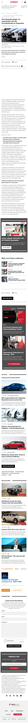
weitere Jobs (6, 590)
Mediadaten (19, 711)
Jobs (11, 711)
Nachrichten (8, 13)
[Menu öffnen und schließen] (2, 2)
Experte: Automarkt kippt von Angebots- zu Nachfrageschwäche (13, 427)
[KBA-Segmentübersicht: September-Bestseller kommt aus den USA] (14, 387)
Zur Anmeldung (6, 247)
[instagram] (10, 695)
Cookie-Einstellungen (22, 719)
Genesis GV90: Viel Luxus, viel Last (13, 529)
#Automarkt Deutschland (11, 378)
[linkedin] (17, 695)
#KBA (9, 475)
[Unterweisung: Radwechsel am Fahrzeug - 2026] (14, 342)
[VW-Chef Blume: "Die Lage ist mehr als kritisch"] (14, 545)
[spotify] (21, 695)
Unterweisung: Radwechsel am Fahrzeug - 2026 (13, 353)
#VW (8, 553)
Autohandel (14, 13)
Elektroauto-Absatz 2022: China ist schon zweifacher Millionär (13, 455)
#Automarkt (10, 424)
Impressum (4, 719)
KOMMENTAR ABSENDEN (14, 646)
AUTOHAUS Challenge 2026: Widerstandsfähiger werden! (12, 328)
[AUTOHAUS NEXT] (9, 308)
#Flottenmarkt (5, 473)
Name (3, 616)
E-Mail (3, 610)
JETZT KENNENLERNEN (14, 364)
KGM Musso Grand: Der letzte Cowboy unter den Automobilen (12, 502)
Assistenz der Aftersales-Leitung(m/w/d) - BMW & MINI (12, 580)
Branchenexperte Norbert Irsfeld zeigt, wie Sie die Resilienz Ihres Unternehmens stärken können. (13, 332)
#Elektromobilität (11, 452)
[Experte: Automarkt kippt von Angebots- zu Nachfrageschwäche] (14, 415)
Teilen (15, 62)
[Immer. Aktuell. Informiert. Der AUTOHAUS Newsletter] (14, 229)
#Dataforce (4, 475)
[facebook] (6, 695)
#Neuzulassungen (19, 471)
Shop (6, 711)
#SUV (8, 527)
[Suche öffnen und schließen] (22, 2)
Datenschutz (14, 719)
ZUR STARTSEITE (7, 298)
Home (3, 13)
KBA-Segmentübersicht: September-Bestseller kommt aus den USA (14, 399)
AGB (9, 719)
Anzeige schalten (17, 590)
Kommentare (7, 62)
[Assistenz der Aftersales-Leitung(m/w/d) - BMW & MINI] (5, 575)
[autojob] (23, 568)
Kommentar (4, 622)
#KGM (8, 498)
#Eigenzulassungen (14, 473)
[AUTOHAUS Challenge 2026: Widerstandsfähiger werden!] (14, 317)
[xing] (13, 695)
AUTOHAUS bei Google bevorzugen (12, 66)
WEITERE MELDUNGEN (8, 466)
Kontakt (8, 714)
